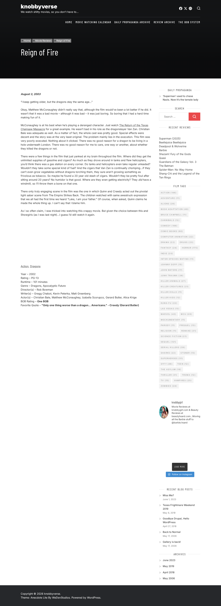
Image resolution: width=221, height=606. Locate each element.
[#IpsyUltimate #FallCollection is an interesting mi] (185, 430)
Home (68, 22)
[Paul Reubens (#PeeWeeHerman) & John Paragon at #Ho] (185, 450)
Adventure (170, 198)
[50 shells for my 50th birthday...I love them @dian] (195, 437)
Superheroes (172, 358)
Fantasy (169, 248)
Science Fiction (174, 336)
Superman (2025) (170, 138)
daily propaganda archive (132, 22)
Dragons (35, 266)
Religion (169, 331)
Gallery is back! (172, 541)
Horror (190, 248)
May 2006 (169, 578)
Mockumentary (173, 320)
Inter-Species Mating (177, 259)
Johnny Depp (171, 264)
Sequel (168, 342)
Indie (167, 253)
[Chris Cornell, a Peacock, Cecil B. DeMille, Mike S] (174, 450)
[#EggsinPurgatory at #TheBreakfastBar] (174, 444)
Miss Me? (168, 495)
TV (165, 380)
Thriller (169, 375)
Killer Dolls (171, 292)
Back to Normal (172, 532)
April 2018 (168, 572)
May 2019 (168, 566)
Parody (168, 325)
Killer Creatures (175, 286)
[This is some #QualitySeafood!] (185, 444)
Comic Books (172, 231)
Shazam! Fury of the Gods (175, 154)
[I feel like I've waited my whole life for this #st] (174, 457)
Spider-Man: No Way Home (176, 169)
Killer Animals (173, 281)
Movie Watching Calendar (93, 22)
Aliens (168, 204)
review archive (164, 22)
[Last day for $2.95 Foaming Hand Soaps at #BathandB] (195, 430)
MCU (186, 314)
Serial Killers (173, 347)
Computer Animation (177, 237)
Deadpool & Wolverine (172, 146)
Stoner (188, 353)
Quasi (162, 158)
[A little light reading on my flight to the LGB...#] (185, 457)
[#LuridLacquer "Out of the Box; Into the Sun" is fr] (195, 457)
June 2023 (169, 560)
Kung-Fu (169, 303)
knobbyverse (39, 6)
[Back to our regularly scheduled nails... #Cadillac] (174, 437)
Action (24, 266)
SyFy (167, 364)
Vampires (183, 380)
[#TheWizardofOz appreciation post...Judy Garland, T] (195, 450)
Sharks (168, 353)
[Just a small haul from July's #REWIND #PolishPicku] (185, 437)
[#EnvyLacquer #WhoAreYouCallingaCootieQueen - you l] (174, 430)
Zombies (169, 386)
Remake (188, 331)
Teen (183, 364)
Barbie (163, 150)
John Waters (171, 270)
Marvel (168, 314)
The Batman (166, 165)
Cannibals (170, 220)
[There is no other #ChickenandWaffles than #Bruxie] (195, 444)
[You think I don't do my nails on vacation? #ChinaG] (163, 444)
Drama (168, 242)
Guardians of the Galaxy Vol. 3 (177, 161)
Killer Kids (170, 297)
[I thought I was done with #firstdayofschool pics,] (163, 430)
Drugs (186, 242)
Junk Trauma (172, 275)
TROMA (189, 375)
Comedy (169, 226)
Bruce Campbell (174, 215)
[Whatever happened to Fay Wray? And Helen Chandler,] (163, 450)
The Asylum (171, 369)
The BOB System (189, 22)
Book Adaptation (175, 209)
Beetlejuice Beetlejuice (172, 142)
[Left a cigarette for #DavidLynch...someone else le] (163, 457)
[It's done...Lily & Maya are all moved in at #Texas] (163, 437)
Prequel (187, 325)
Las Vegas (170, 308)
